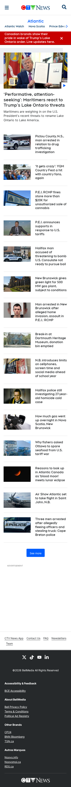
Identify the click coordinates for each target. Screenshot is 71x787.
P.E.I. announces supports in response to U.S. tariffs (47, 228)
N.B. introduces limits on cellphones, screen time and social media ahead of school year (51, 368)
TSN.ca (9, 741)
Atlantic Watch (14, 26)
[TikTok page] (32, 657)
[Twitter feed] (24, 657)
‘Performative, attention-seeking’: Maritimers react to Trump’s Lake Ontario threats (34, 100)
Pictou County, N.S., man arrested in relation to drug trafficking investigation (49, 144)
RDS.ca (9, 766)
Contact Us (33, 638)
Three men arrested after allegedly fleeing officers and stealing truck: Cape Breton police (50, 527)
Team (9, 643)
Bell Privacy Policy (16, 706)
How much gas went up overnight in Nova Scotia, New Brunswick (50, 422)
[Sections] (7, 7)
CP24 (8, 732)
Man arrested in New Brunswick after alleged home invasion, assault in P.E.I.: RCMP (51, 312)
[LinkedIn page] (47, 657)
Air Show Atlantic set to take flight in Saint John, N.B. (50, 498)
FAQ (45, 638)
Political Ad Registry (17, 716)
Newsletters (58, 638)
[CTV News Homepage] (35, 7)
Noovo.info (11, 757)
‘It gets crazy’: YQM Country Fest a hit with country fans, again (49, 172)
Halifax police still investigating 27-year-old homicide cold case (51, 396)
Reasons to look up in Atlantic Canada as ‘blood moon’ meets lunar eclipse (50, 474)
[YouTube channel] (39, 657)
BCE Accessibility (15, 690)
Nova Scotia (37, 26)
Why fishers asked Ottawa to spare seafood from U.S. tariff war (49, 448)
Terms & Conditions (16, 711)
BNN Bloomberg (15, 736)
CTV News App (14, 638)
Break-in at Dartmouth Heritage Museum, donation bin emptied (50, 340)
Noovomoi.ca (13, 761)
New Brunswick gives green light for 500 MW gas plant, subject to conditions (51, 284)
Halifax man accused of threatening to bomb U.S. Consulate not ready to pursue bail (50, 256)
